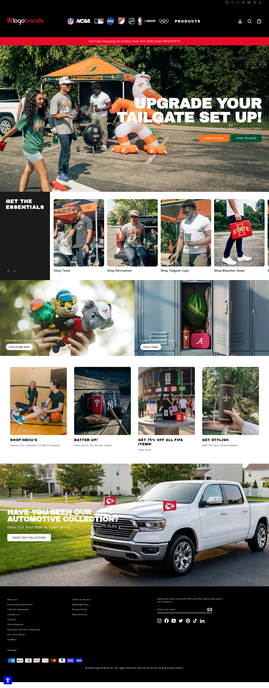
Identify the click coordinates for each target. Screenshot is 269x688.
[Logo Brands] (25, 21)
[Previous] (8, 271)
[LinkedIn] (243, 2)
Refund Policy (79, 614)
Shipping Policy (80, 604)
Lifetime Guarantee (18, 609)
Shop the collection (29, 537)
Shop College (213, 138)
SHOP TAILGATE (246, 138)
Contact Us (13, 614)
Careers (11, 619)
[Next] (14, 271)
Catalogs (11, 650)
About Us (12, 599)
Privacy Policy (79, 609)
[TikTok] (260, 2)
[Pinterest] (255, 2)
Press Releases (15, 624)
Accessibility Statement (20, 604)
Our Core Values (16, 634)
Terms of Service (81, 599)
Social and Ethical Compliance (23, 629)
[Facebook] (227, 2)
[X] (238, 2)
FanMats (11, 639)
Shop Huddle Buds (19, 346)
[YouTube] (249, 2)
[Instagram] (232, 2)
